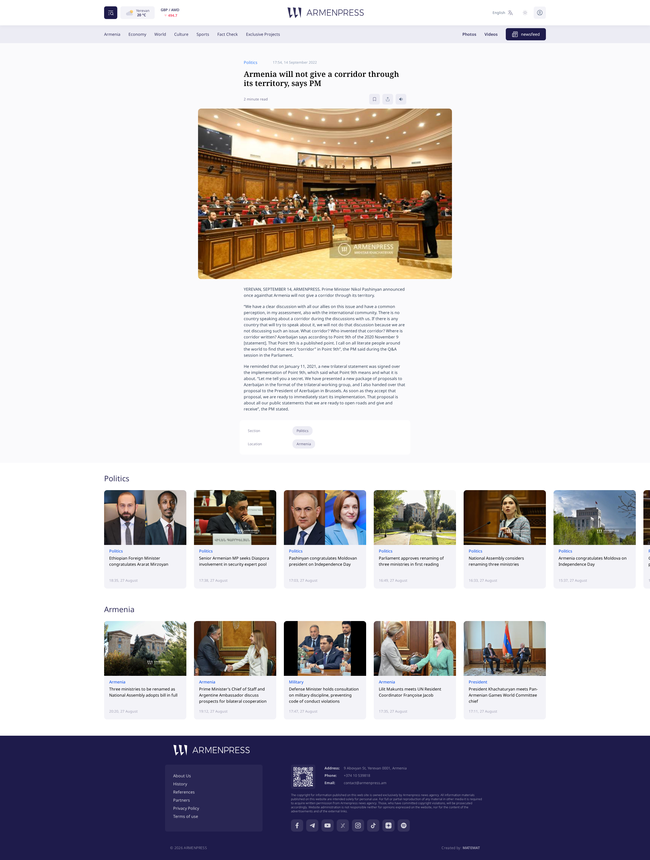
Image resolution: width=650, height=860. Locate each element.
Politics (302, 430)
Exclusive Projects (263, 34)
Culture (181, 34)
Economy (137, 34)
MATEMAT (471, 847)
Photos (469, 34)
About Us (182, 776)
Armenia (112, 34)
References (184, 792)
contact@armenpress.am (365, 782)
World (160, 34)
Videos (491, 34)
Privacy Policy (186, 808)
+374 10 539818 (357, 775)
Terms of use (185, 816)
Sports (203, 34)
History (180, 784)
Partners (181, 800)
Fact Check (227, 34)
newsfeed (530, 34)
